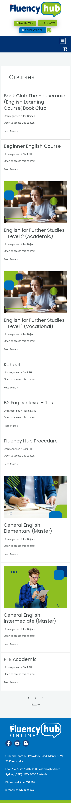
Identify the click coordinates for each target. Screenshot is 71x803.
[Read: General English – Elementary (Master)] (35, 497)
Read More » (11, 131)
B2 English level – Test (29, 402)
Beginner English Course (32, 146)
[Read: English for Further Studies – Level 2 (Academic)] (35, 202)
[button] (63, 41)
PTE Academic (20, 659)
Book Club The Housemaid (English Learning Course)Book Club (34, 101)
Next (35, 704)
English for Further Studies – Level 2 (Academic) (34, 233)
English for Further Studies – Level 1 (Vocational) (34, 323)
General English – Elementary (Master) (28, 528)
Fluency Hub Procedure (31, 441)
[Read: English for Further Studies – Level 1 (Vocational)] (35, 292)
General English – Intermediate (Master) (30, 618)
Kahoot (12, 364)
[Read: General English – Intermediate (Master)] (35, 587)
